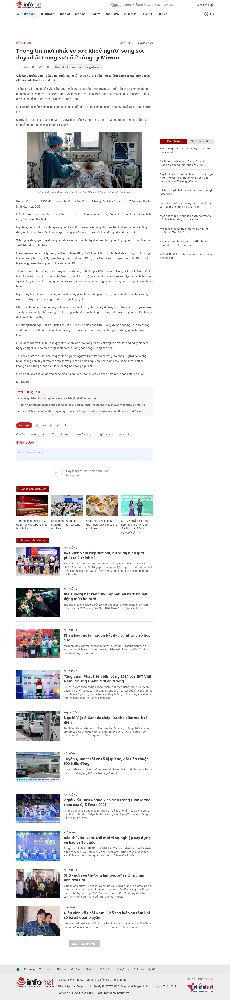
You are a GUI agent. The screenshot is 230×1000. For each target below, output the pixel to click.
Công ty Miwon (60, 434)
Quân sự (147, 14)
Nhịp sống (70, 547)
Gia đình (80, 14)
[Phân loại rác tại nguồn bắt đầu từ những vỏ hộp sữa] (38, 643)
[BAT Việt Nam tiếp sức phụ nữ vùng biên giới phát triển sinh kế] (38, 561)
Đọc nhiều (173, 141)
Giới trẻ (95, 14)
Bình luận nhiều (200, 141)
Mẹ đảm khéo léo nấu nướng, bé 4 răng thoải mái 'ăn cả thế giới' (184, 230)
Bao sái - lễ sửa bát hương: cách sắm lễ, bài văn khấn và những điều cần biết (186, 204)
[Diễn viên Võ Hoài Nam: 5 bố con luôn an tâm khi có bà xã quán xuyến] (38, 921)
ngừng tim (37, 434)
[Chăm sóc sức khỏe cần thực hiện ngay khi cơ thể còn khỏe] (102, 505)
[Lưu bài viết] (47, 67)
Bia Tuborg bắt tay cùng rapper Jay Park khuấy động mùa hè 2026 (105, 596)
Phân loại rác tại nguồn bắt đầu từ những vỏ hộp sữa (107, 637)
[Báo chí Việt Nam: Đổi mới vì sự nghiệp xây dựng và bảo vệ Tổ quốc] (38, 846)
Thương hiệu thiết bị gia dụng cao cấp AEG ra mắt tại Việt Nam (31, 524)
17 (204, 165)
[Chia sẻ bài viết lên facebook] (19, 67)
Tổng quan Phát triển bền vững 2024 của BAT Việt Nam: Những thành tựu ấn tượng (107, 678)
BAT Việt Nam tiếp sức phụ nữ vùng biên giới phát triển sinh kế (104, 555)
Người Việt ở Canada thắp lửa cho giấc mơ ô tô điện (106, 720)
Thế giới (65, 14)
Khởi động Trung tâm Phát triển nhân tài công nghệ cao (65, 524)
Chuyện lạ (130, 14)
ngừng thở (105, 434)
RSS (211, 14)
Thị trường (47, 14)
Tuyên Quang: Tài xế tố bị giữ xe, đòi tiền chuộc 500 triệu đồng (106, 761)
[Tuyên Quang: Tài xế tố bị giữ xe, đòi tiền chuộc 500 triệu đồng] (38, 767)
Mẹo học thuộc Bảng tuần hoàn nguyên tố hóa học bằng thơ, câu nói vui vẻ (185, 217)
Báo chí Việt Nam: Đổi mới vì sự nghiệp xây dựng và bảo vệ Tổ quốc (107, 840)
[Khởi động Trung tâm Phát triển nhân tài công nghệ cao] (67, 505)
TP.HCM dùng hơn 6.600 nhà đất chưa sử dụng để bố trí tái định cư (185, 243)
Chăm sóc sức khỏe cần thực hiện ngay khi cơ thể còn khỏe (101, 524)
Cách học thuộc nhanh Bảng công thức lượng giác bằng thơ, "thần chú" (183, 163)
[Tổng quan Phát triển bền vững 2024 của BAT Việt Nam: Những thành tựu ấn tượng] (38, 684)
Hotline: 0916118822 (149, 4)
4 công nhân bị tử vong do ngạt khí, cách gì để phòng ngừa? (58, 398)
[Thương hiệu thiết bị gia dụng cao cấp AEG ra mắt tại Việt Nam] (32, 505)
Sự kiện (162, 14)
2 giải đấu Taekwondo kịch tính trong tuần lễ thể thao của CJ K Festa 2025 (107, 802)
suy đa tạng (84, 434)
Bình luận (24, 425)
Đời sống (29, 14)
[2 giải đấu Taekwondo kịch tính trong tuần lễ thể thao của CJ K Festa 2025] (38, 808)
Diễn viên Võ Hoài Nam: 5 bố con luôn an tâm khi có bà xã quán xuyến (107, 915)
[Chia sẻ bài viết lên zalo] (26, 67)
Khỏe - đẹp (112, 14)
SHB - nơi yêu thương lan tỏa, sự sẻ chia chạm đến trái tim (105, 877)
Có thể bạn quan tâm (33, 488)
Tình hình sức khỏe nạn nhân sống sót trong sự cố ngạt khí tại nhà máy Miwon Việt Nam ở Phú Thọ (83, 405)
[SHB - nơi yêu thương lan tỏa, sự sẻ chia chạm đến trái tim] (38, 883)
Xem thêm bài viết (84, 944)
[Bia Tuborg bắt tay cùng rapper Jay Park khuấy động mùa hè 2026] (38, 602)
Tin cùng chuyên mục (34, 540)
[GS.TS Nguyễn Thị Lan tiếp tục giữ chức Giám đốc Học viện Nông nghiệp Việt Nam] (137, 505)
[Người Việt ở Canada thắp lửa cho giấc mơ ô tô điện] (38, 726)
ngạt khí (124, 434)
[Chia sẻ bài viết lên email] (33, 67)
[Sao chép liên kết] (40, 67)
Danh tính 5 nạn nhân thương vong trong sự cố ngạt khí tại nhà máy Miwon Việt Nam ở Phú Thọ (81, 411)
